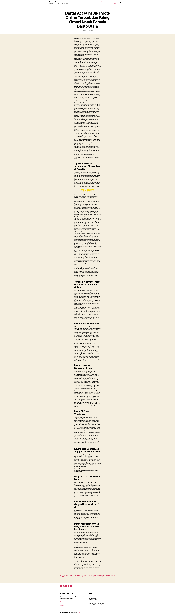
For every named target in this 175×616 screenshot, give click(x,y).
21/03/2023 (91, 30)
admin (85, 30)
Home (82, 1)
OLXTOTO (79, 612)
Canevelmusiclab (53, 1)
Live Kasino (103, 1)
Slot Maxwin (114, 3)
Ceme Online (92, 1)
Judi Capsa (98, 1)
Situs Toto (62, 602)
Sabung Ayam (108, 1)
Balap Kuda (87, 1)
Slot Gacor (114, 1)
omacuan (62, 605)
